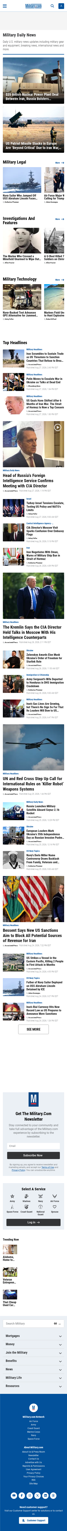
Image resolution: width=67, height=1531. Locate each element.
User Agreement (33, 1469)
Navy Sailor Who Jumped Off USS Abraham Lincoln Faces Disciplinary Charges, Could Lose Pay (22, 197)
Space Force (33, 1439)
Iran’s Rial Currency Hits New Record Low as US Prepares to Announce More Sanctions (43, 1010)
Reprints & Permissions (34, 1466)
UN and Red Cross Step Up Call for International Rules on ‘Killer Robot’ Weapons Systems (33, 784)
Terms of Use (47, 1167)
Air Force (33, 1421)
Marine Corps (33, 1432)
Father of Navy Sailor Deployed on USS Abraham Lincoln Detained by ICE (44, 986)
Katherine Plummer (12, 202)
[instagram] (29, 1495)
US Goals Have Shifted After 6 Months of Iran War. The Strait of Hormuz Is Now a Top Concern (45, 404)
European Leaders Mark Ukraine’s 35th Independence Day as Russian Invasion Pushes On (44, 834)
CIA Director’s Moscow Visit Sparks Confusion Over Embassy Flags (45, 531)
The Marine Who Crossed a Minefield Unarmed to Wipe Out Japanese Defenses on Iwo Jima (21, 258)
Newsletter (33, 1455)
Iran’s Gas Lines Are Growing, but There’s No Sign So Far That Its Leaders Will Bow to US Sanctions (44, 707)
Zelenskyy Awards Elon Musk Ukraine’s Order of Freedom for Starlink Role (44, 658)
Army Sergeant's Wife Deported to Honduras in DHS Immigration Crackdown (45, 682)
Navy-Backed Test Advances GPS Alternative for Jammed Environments (19, 314)
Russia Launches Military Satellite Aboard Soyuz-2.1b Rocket (42, 810)
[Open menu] (5, 6)
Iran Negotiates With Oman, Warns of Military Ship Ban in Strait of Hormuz (43, 555)
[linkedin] (45, 1495)
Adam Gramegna (52, 202)
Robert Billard (51, 319)
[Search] (52, 6)
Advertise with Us (33, 1462)
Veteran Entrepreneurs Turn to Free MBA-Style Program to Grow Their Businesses (10, 1281)
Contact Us (33, 1459)
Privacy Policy (18, 1170)
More (57, 163)
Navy (33, 1435)
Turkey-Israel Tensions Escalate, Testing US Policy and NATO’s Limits (45, 506)
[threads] (53, 1495)
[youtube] (14, 1495)
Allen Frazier (9, 263)
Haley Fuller (9, 319)
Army (33, 1424)
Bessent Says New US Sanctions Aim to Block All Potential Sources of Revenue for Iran (32, 935)
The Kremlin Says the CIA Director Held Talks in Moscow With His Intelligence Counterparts (32, 632)
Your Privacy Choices (33, 1476)
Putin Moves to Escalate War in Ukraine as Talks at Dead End (44, 380)
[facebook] (22, 1495)
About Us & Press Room (33, 1452)
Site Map (33, 1483)
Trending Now (11, 1239)
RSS (33, 1480)
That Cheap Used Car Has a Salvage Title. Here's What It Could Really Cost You (10, 1304)
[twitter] (37, 1495)
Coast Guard (34, 1428)
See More (33, 1029)
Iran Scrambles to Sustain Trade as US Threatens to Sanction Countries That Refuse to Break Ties (45, 357)
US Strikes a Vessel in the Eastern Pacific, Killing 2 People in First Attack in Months (44, 961)
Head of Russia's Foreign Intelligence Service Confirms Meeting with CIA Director (28, 480)
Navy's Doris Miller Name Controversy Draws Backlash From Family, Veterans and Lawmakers (42, 859)
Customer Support (36, 1520)
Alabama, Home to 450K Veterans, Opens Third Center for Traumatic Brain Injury (10, 1258)
